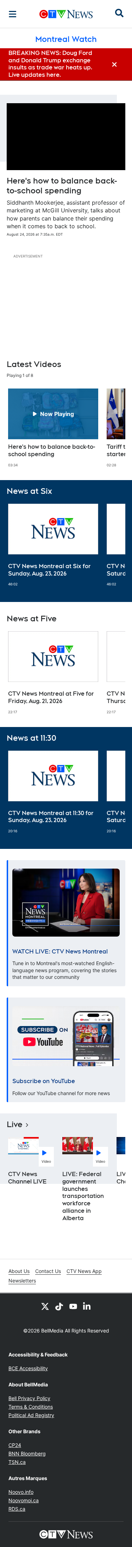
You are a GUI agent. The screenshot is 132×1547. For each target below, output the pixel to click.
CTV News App (84, 1271)
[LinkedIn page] (87, 1306)
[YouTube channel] (73, 1306)
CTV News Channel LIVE (27, 1178)
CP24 (14, 1445)
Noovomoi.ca (23, 1500)
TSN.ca (17, 1462)
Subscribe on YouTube (43, 1081)
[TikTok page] (59, 1306)
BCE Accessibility (28, 1368)
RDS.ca (16, 1509)
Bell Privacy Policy (29, 1398)
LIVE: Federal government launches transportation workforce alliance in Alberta (83, 1196)
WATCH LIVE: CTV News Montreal (60, 951)
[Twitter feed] (45, 1306)
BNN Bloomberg (27, 1453)
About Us (19, 1271)
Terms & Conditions (30, 1407)
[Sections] (13, 14)
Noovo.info (20, 1492)
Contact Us (48, 1271)
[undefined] (53, 428)
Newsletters (22, 1281)
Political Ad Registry (31, 1415)
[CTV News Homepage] (66, 14)
